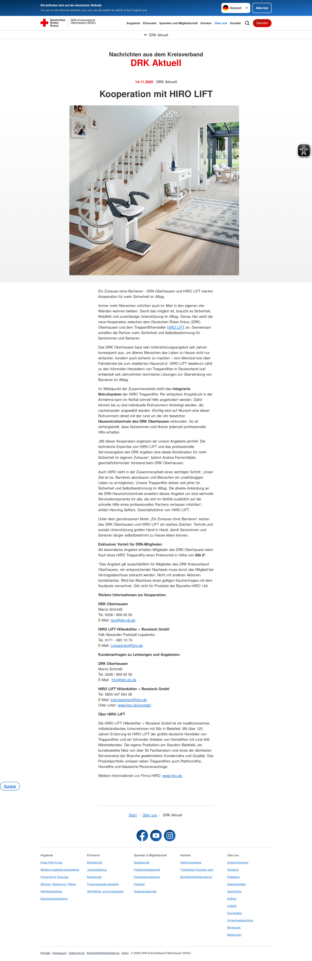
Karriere (206, 23)
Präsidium (233, 877)
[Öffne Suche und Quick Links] (247, 23)
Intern (125, 953)
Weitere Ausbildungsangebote (59, 870)
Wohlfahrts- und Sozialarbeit (105, 891)
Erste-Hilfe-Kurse (51, 862)
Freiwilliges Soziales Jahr (196, 870)
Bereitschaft (94, 862)
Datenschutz (77, 953)
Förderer (139, 884)
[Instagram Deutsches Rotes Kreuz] (170, 835)
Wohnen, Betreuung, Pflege (58, 884)
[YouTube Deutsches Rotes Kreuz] (156, 835)
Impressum (59, 953)
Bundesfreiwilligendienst (196, 877)
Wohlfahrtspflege (51, 891)
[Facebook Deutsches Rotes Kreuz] (142, 835)
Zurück (10, 786)
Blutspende (94, 877)
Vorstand (233, 870)
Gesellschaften (236, 884)
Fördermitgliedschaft (147, 870)
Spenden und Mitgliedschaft (178, 23)
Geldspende (142, 862)
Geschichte (234, 891)
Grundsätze (234, 913)
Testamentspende (145, 891)
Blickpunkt (233, 927)
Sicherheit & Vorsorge (54, 877)
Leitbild (232, 906)
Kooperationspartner (147, 877)
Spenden (262, 23)
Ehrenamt (149, 23)
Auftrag (231, 898)
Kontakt (235, 23)
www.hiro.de (172, 775)
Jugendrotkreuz (97, 870)
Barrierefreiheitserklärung (103, 953)
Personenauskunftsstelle (103, 884)
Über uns (220, 23)
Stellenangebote (191, 862)
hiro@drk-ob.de (122, 620)
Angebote (133, 23)
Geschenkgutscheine (54, 898)
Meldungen (234, 935)
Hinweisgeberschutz (240, 920)
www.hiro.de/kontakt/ (134, 705)
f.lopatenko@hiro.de (126, 645)
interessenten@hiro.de (128, 699)
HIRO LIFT (176, 327)
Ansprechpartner (237, 862)
